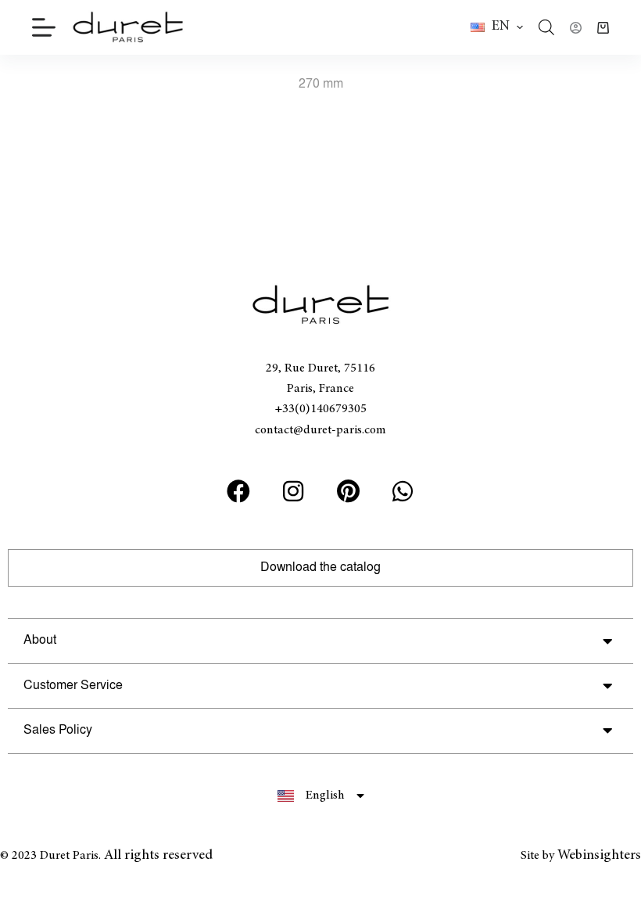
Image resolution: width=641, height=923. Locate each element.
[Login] (576, 28)
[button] (497, 27)
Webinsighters (599, 856)
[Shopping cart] (603, 28)
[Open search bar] (546, 27)
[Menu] (44, 27)
